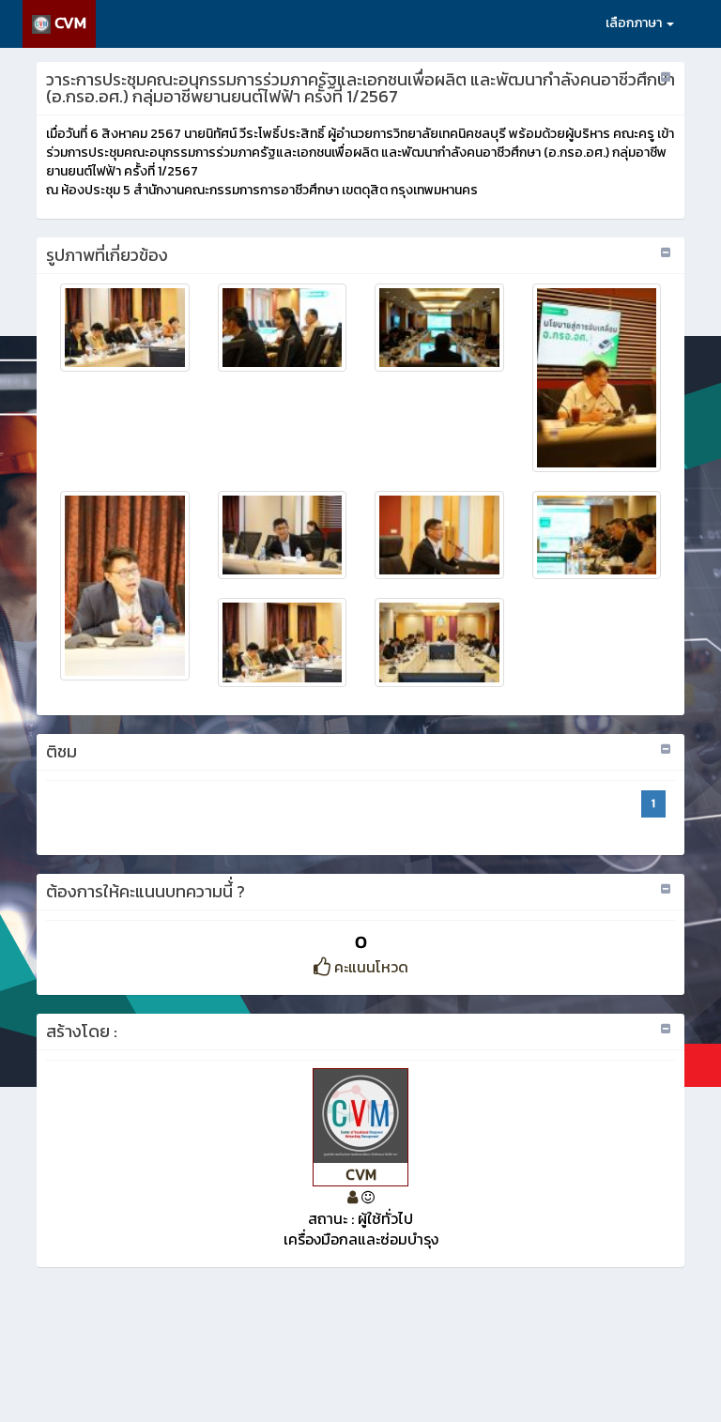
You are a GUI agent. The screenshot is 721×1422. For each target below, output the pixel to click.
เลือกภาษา (635, 23)
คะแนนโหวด (369, 967)
